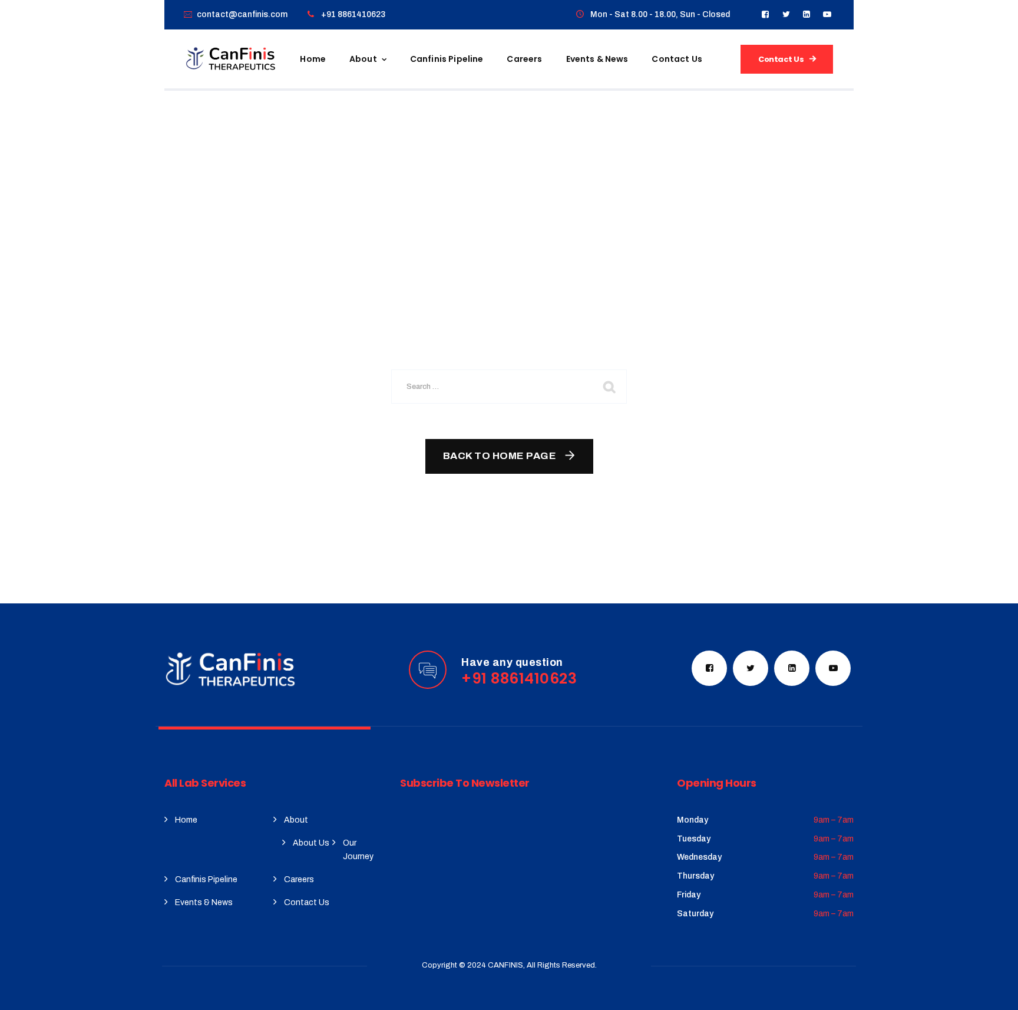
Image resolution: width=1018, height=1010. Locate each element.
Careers (524, 59)
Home (313, 59)
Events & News (597, 59)
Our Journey (358, 850)
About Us (311, 843)
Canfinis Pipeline (447, 59)
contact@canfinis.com (242, 14)
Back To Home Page (500, 455)
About (363, 59)
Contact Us (677, 59)
